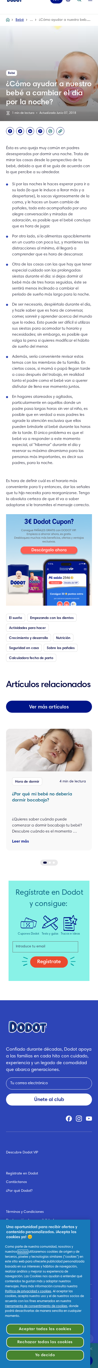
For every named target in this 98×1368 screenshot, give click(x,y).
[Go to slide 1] (45, 863)
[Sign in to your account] (68, 6)
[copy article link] (60, 131)
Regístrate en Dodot (22, 1173)
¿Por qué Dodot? (19, 1191)
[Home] (8, 20)
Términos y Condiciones (25, 1212)
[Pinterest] (40, 131)
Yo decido (45, 1355)
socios (23, 1252)
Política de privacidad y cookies (28, 1291)
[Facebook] (10, 131)
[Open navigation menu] (90, 6)
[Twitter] (20, 131)
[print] (50, 131)
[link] (49, 560)
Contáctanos (16, 1182)
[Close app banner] (91, 1349)
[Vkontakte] (30, 131)
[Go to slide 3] (54, 863)
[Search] (79, 6)
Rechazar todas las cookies (45, 1342)
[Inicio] (14, 7)
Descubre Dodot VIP (22, 1152)
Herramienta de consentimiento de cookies (36, 1306)
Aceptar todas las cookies (45, 1329)
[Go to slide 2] (50, 863)
